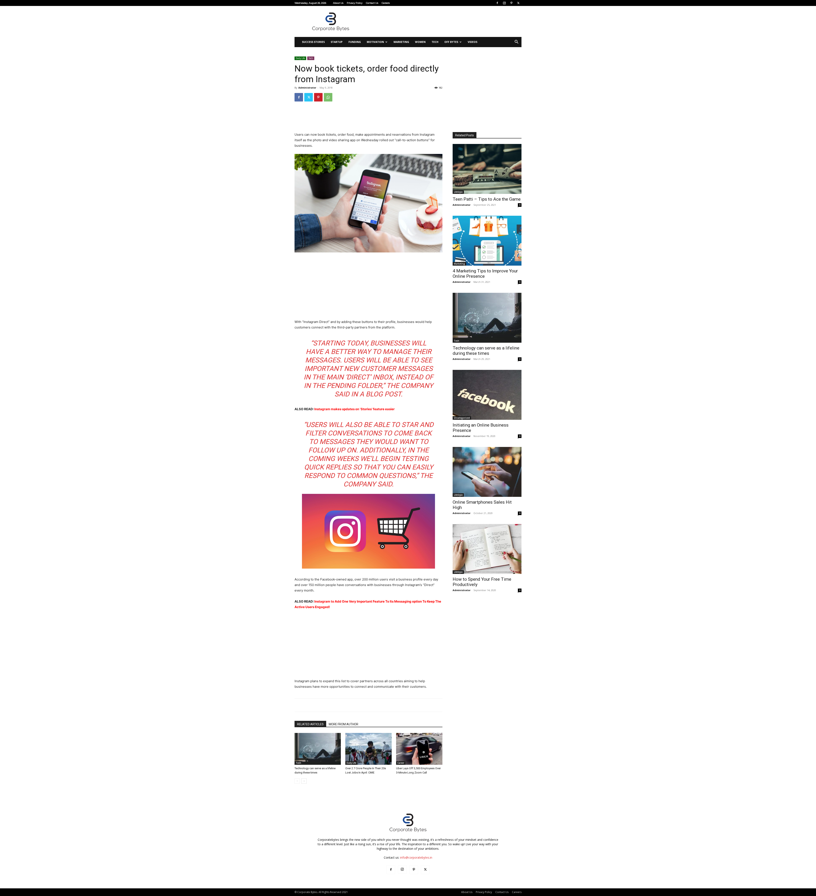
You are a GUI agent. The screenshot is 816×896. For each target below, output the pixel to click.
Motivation (375, 42)
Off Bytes (451, 42)
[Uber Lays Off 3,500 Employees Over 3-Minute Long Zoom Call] (419, 749)
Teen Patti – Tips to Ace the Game (487, 199)
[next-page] (304, 781)
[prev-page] (297, 781)
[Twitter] (518, 3)
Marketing (401, 42)
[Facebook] (497, 3)
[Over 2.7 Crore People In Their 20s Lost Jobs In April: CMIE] (368, 749)
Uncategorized (462, 417)
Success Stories (313, 42)
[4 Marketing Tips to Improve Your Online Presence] (487, 241)
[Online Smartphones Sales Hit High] (487, 472)
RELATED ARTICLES (310, 724)
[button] (516, 42)
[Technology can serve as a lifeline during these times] (318, 749)
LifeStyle (458, 191)
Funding (354, 42)
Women (420, 42)
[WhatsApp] (328, 97)
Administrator (307, 87)
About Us (338, 2)
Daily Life (300, 58)
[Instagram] (504, 3)
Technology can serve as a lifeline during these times (486, 350)
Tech (435, 42)
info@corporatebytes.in (416, 857)
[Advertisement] (444, 21)
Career (400, 762)
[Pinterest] (511, 3)
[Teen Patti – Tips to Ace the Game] (487, 169)
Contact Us (372, 2)
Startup (337, 42)
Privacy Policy (355, 2)
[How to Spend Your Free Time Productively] (487, 549)
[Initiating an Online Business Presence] (487, 395)
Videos (472, 42)
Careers (386, 2)
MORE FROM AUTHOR (343, 724)
